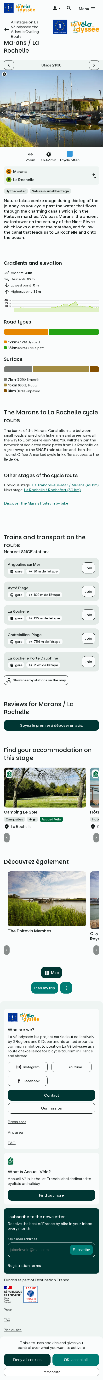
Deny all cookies (27, 1360)
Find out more (51, 1195)
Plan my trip (44, 987)
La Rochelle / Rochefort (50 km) (52, 489)
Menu (84, 8)
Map (55, 972)
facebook (32, 1081)
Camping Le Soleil (22, 812)
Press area (17, 1121)
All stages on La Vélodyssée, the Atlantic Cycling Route (25, 29)
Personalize (51, 1372)
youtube (75, 1067)
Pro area (15, 1132)
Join (88, 568)
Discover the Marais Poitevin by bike (36, 503)
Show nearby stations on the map (39, 680)
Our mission (51, 1108)
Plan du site (13, 1330)
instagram (31, 1067)
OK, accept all (76, 1360)
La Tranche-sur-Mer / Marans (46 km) (65, 485)
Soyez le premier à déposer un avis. (51, 725)
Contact (51, 1095)
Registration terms (24, 1265)
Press (8, 1310)
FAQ (12, 1142)
